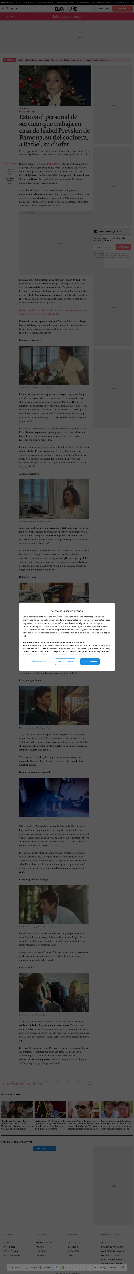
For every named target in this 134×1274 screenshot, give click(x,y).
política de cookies (88, 632)
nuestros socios (61, 616)
